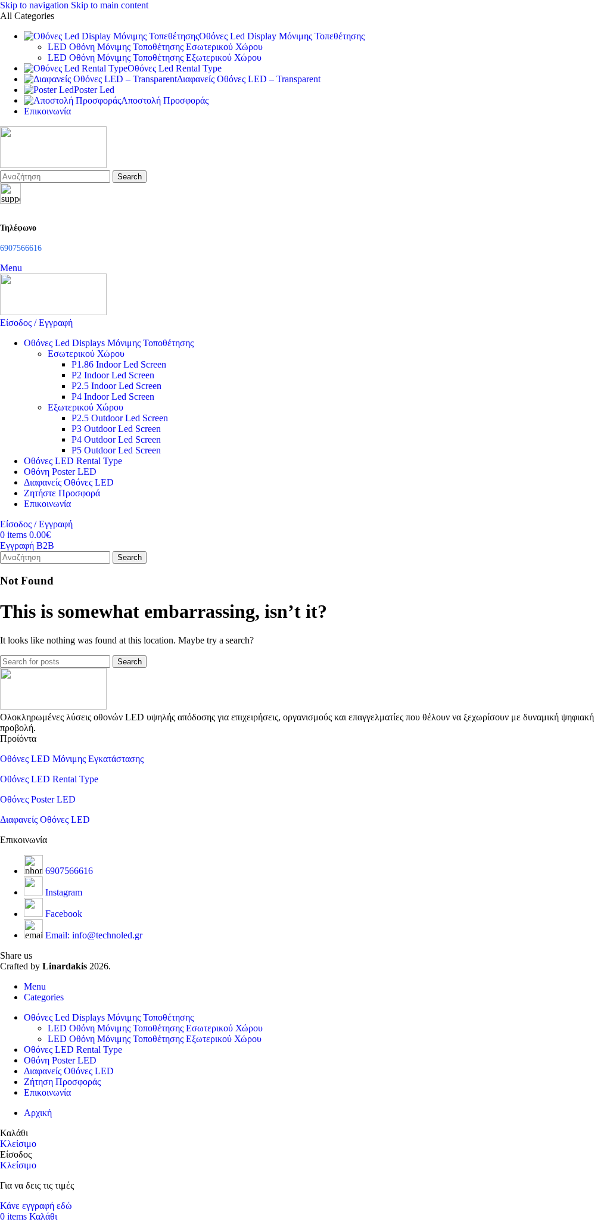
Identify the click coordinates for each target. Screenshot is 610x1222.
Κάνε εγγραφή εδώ (36, 1206)
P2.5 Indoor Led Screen (116, 386)
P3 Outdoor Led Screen (116, 429)
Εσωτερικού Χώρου (86, 354)
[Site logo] (53, 165)
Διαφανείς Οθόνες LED (45, 819)
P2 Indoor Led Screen (112, 375)
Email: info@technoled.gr (93, 935)
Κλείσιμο (18, 1144)
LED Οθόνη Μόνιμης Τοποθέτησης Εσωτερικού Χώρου (155, 47)
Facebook (63, 914)
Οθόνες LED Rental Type (49, 779)
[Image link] (53, 706)
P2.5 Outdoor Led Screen (119, 418)
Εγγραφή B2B (27, 545)
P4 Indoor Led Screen (112, 396)
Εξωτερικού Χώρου (85, 407)
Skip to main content (109, 5)
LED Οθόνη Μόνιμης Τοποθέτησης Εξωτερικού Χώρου (155, 57)
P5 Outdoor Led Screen (116, 450)
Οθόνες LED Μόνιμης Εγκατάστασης (72, 759)
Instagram (63, 892)
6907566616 (69, 871)
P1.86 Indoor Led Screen (118, 364)
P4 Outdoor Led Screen (116, 439)
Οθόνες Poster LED (38, 799)
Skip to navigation (35, 5)
